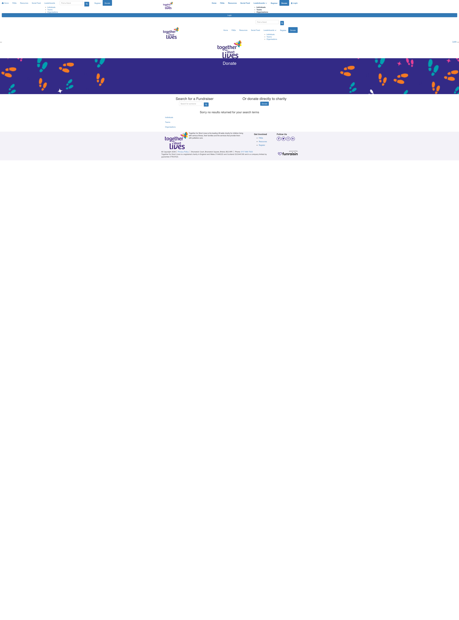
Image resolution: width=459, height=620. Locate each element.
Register (274, 3)
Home (214, 3)
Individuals (261, 7)
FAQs (222, 3)
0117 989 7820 (247, 152)
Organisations (262, 12)
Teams (259, 9)
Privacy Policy (183, 152)
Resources (232, 3)
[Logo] (168, 5)
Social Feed (245, 3)
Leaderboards (259, 3)
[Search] (282, 23)
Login (295, 3)
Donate (284, 3)
